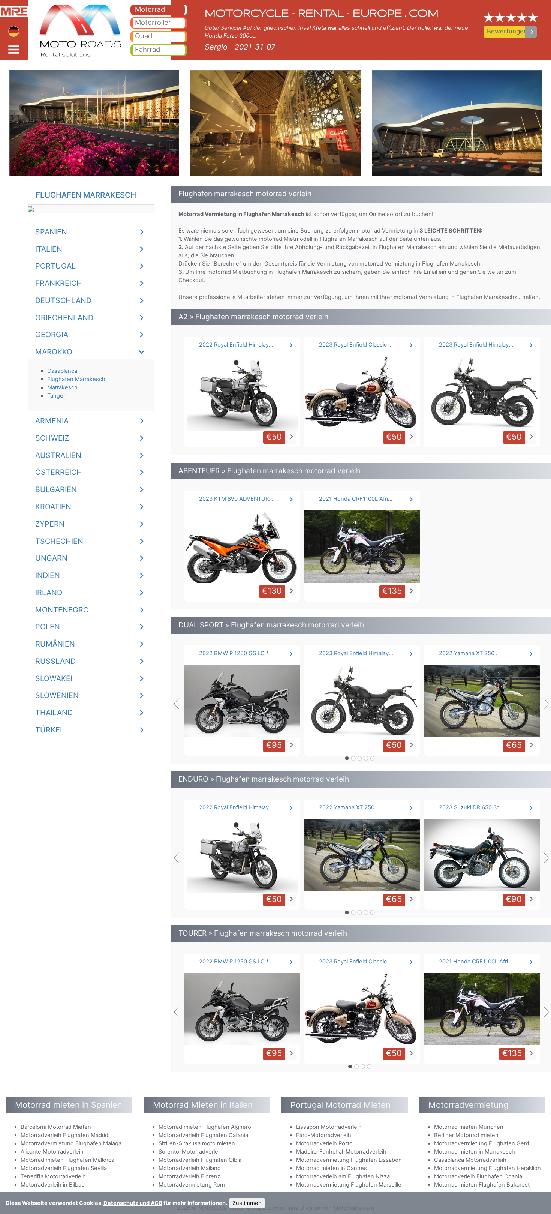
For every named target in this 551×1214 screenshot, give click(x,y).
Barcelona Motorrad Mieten (56, 1127)
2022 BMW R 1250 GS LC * (234, 653)
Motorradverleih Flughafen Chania (478, 1176)
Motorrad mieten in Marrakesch (474, 1151)
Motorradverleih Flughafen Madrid (64, 1135)
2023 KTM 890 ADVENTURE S (238, 498)
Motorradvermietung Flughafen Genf (481, 1143)
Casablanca (62, 371)
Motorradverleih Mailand (190, 1168)
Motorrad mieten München (468, 1127)
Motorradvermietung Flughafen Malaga (71, 1143)
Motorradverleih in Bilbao (53, 1184)
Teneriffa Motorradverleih (53, 1176)
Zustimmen (247, 1203)
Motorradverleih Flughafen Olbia (200, 1160)
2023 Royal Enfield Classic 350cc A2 (366, 344)
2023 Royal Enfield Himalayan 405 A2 (487, 344)
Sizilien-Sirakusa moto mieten (197, 1143)
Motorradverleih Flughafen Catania (203, 1135)
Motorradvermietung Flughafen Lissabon (349, 1160)
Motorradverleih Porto (324, 1143)
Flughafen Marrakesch (76, 379)
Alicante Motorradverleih (52, 1151)
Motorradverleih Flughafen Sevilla (64, 1168)
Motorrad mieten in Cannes (331, 1168)
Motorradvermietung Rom (192, 1184)
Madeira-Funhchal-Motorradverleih (341, 1151)
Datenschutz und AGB (132, 1203)
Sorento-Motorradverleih (191, 1151)
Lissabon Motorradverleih (329, 1127)
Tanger (56, 395)
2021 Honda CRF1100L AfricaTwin (362, 498)
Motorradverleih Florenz (189, 1176)
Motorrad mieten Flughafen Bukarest (482, 1184)
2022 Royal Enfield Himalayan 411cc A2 (249, 344)
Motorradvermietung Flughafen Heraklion (487, 1168)
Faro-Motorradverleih (323, 1135)
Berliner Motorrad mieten (466, 1135)
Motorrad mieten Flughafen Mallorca (67, 1160)
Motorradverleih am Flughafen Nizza (343, 1176)
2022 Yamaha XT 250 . (468, 653)
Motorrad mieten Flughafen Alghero (205, 1127)
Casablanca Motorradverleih (470, 1160)
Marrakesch (62, 387)
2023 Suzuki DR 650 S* (469, 807)
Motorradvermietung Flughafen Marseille (348, 1184)
